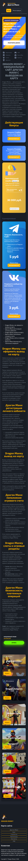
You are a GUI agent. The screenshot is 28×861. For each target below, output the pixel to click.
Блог (14, 832)
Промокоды (14, 836)
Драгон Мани (14, 830)
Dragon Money (7, 821)
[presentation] (4, 47)
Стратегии (14, 834)
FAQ (14, 841)
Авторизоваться (14, 138)
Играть (14, 43)
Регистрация (17, 10)
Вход (8, 10)
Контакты (14, 839)
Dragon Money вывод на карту (14, 332)
